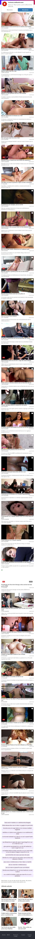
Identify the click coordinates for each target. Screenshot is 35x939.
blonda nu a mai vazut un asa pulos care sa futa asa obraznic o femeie (17, 858)
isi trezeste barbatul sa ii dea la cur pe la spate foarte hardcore (17, 837)
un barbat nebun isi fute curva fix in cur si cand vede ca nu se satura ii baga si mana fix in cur (17, 851)
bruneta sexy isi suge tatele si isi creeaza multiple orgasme (17, 828)
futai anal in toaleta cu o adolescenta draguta (17, 822)
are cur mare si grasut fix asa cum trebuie (17, 867)
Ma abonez (25, 10)
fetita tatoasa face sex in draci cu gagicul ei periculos (17, 825)
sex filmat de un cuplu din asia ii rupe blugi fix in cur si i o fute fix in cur (17, 842)
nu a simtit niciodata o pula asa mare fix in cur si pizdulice (17, 875)
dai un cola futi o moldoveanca (17, 864)
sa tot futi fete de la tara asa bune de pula (17, 855)
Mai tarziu (10, 10)
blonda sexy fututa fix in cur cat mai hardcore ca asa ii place (17, 871)
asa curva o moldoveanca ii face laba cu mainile (17, 862)
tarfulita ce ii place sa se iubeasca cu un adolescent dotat (17, 833)
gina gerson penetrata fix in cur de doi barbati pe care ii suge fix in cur (17, 847)
